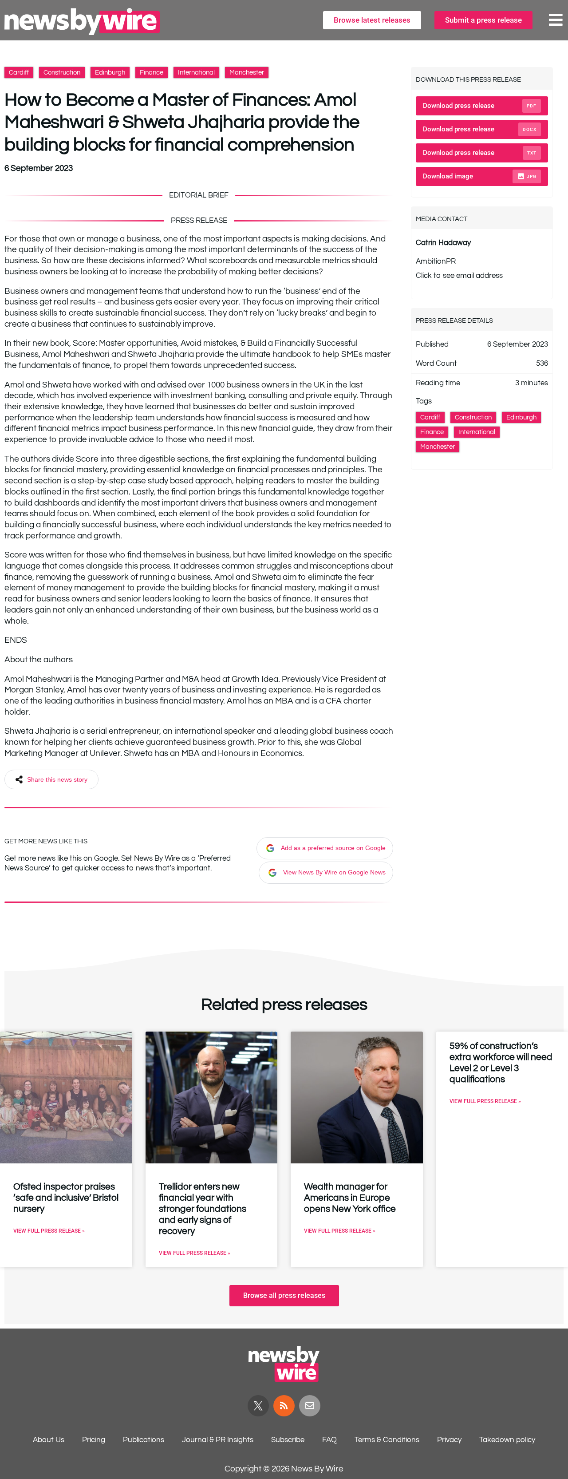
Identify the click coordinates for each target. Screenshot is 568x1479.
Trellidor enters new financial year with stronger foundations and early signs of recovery (202, 1209)
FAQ (329, 1440)
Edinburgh (110, 72)
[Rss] (284, 1405)
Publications (143, 1440)
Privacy (449, 1440)
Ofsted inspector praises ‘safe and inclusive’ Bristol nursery (65, 1198)
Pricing (93, 1440)
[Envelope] (309, 1405)
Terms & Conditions (387, 1440)
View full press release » (49, 1231)
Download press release (479, 106)
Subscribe (287, 1440)
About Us (48, 1440)
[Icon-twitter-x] (258, 1405)
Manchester (246, 72)
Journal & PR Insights (217, 1440)
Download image (479, 176)
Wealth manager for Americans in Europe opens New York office (350, 1198)
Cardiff (19, 72)
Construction (61, 72)
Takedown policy (507, 1440)
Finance (151, 72)
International (196, 72)
